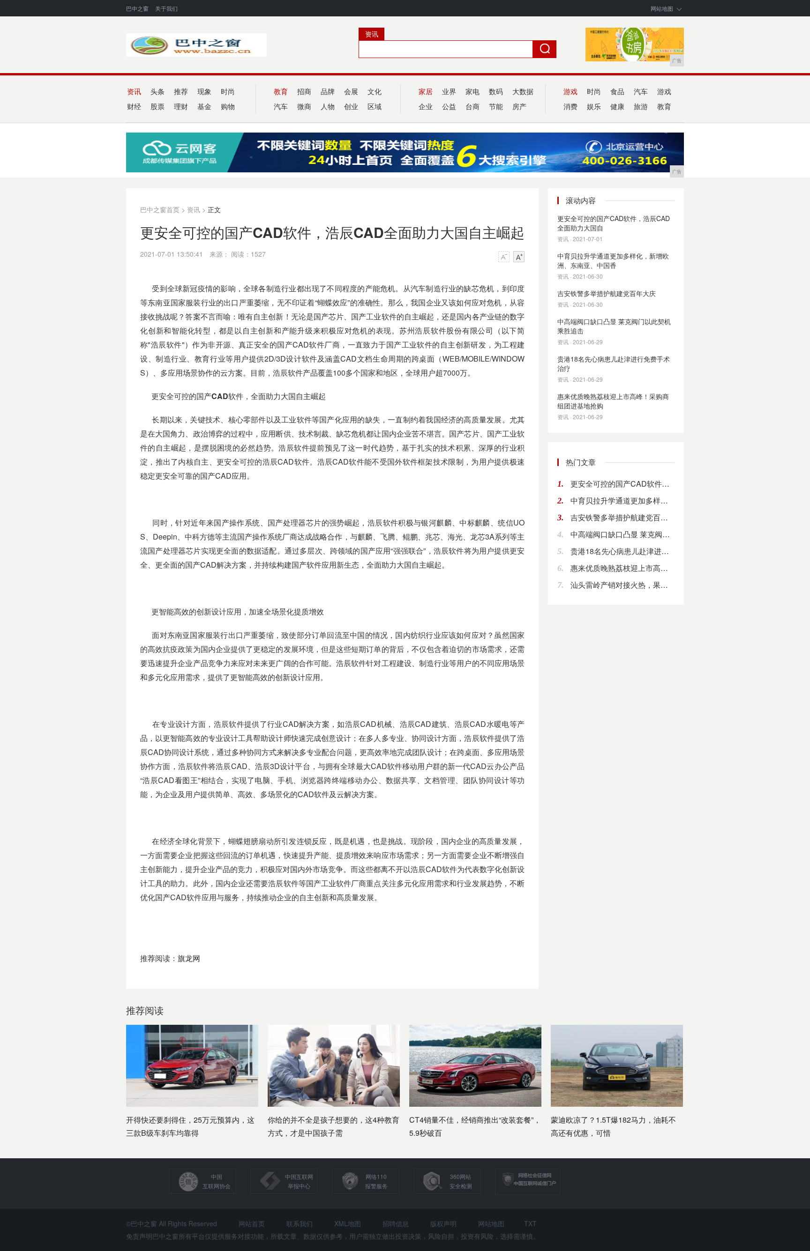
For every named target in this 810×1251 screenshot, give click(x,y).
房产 (519, 106)
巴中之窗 (137, 8)
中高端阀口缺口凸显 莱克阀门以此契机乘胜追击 (614, 326)
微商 (304, 106)
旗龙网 (189, 958)
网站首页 (252, 1223)
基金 (204, 106)
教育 (664, 106)
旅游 (641, 106)
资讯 (193, 209)
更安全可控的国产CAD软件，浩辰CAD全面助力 (622, 483)
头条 (157, 91)
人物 (328, 106)
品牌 (328, 91)
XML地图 (347, 1223)
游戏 (664, 91)
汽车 (641, 91)
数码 (496, 91)
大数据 (522, 91)
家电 (472, 91)
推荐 (181, 91)
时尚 (228, 91)
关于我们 (166, 8)
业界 (449, 91)
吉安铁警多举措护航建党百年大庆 (606, 293)
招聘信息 (395, 1223)
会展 (351, 91)
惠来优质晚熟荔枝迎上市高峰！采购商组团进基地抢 (622, 568)
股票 (157, 106)
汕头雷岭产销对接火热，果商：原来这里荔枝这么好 (622, 584)
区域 (375, 106)
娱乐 (594, 106)
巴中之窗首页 (160, 209)
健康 (617, 106)
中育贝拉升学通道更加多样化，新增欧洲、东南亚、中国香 (613, 260)
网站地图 (662, 8)
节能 (496, 106)
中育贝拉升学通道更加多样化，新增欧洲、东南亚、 (622, 500)
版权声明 (443, 1223)
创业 (351, 106)
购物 (228, 106)
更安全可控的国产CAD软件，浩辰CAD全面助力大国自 (613, 223)
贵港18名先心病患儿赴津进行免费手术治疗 (613, 363)
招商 (304, 91)
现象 (204, 91)
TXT (530, 1223)
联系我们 (299, 1223)
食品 (617, 91)
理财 (181, 106)
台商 (472, 106)
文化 (375, 91)
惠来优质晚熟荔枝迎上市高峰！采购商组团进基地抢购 (613, 401)
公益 (449, 106)
